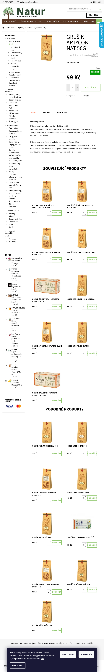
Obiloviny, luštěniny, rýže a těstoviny (15, 177)
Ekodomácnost (71, 21)
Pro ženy (12, 241)
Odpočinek (13, 221)
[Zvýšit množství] (51, 211)
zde (42, 658)
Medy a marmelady (13, 167)
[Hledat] (100, 8)
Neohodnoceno (88, 55)
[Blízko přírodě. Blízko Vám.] (3, 27)
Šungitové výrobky (13, 84)
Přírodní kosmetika (30, 21)
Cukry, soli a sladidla (13, 138)
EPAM (13, 58)
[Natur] (27, 11)
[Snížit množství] (51, 214)
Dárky (9, 236)
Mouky (11, 171)
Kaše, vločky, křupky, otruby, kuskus (15, 145)
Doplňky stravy (15, 75)
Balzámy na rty (14, 94)
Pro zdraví (10, 21)
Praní (11, 224)
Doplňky (12, 213)
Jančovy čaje (16, 61)
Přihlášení (97, 2)
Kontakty (89, 21)
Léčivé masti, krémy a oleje (14, 79)
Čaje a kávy (13, 128)
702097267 (9, 2)
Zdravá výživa (52, 21)
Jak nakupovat (26, 643)
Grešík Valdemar (94, 55)
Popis (33, 112)
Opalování (13, 102)
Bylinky (86, 96)
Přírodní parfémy (12, 117)
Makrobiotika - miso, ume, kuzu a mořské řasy (15, 161)
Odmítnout (68, 654)
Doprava (14, 643)
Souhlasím (86, 654)
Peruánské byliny (15, 67)
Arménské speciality (10, 232)
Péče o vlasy (14, 113)
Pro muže (12, 239)
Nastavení (17, 665)
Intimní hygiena (15, 97)
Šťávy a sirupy (14, 201)
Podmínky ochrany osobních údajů (47, 643)
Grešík (13, 63)
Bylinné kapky (14, 72)
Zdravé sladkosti (12, 205)
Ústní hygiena (14, 121)
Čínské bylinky (16, 52)
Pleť (10, 108)
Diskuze (46, 112)
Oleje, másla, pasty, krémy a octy (15, 185)
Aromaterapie (14, 41)
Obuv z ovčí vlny (15, 219)
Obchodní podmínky (71, 643)
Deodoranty (13, 105)
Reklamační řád (87, 643)
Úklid (11, 227)
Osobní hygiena (15, 100)
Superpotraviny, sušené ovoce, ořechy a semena (15, 194)
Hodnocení (61, 112)
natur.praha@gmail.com (29, 2)
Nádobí (11, 216)
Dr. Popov (14, 55)
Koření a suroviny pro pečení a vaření (15, 153)
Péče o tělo (13, 110)
